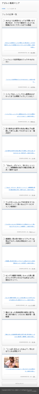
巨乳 (34, 376)
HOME (3, 8)
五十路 (33, 158)
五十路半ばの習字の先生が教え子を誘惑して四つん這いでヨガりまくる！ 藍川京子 (20, 131)
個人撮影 (33, 52)
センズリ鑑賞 (31, 305)
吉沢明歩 (33, 87)
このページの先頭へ (32, 391)
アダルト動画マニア (11, 3)
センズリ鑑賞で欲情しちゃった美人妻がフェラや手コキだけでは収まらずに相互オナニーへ (20, 278)
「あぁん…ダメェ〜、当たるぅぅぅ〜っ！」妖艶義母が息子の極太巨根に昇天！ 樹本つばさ (20, 167)
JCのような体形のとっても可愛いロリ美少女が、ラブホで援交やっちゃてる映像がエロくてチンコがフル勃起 (20, 23)
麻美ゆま (33, 121)
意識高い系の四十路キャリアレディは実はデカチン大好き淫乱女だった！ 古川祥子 (20, 241)
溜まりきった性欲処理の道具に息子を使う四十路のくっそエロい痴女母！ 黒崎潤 (20, 314)
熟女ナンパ (32, 232)
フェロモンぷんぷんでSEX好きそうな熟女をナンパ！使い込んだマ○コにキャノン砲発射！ (20, 204)
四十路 (33, 195)
